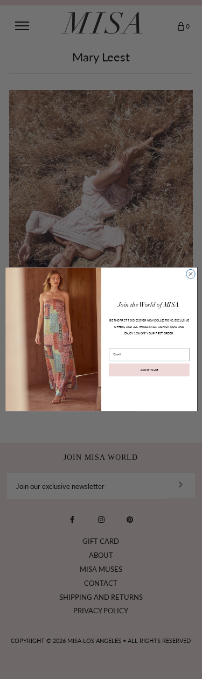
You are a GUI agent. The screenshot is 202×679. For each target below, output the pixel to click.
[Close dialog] (190, 274)
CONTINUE (149, 370)
